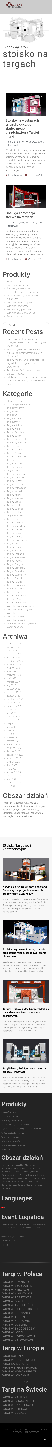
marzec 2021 (13, 741)
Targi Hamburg (14, 418)
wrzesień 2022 (14, 702)
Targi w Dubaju (14, 453)
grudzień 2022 (14, 692)
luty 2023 (11, 685)
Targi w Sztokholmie (16, 574)
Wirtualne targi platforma (19, 309)
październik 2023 (15, 661)
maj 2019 (11, 786)
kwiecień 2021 (14, 737)
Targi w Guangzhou (16, 474)
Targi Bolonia (13, 411)
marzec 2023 (13, 682)
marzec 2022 (13, 709)
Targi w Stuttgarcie (16, 564)
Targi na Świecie (14, 425)
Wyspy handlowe (15, 627)
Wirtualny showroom (17, 616)
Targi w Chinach (14, 446)
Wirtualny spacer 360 (17, 620)
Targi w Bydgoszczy (16, 442)
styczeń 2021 (13, 744)
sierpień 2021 (13, 723)
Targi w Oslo (13, 543)
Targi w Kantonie (15, 484)
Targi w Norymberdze (17, 540)
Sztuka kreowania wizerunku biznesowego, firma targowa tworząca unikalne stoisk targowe (27, 381)
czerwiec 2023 (14, 675)
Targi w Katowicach (16, 488)
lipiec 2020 (12, 765)
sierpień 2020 (13, 761)
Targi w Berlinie (14, 435)
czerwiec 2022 (14, 706)
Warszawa (6, 1175)
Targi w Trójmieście (16, 585)
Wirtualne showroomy (17, 306)
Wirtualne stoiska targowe (19, 302)
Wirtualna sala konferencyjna (21, 313)
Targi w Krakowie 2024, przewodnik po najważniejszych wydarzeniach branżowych (25, 363)
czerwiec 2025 (14, 643)
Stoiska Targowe (16, 141)
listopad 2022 (13, 695)
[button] (46, 5)
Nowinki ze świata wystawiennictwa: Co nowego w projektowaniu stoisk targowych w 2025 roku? (27, 342)
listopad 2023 (13, 657)
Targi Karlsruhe (14, 422)
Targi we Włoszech (16, 599)
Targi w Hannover (15, 477)
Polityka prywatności (10, 1241)
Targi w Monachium (16, 526)
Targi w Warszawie (16, 588)
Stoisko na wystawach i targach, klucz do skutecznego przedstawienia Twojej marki (23, 128)
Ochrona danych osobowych (13, 1236)
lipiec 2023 (12, 671)
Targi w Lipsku (14, 501)
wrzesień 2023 (14, 664)
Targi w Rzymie (14, 561)
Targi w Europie (14, 463)
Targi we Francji (14, 592)
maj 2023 (11, 678)
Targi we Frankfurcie (16, 595)
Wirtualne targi (14, 613)
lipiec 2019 (12, 779)
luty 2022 (11, 713)
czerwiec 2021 (14, 730)
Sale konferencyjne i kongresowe (22, 292)
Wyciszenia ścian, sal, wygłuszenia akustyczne (21, 1129)
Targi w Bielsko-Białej (17, 439)
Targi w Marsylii (14, 519)
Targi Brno (12, 415)
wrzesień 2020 (14, 758)
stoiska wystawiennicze (18, 404)
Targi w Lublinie (14, 512)
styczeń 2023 (13, 688)
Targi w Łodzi (13, 505)
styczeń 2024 (13, 650)
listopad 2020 (13, 751)
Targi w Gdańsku (15, 467)
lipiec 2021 (12, 727)
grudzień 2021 (14, 720)
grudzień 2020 (14, 748)
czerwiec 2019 (14, 782)
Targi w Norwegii (15, 536)
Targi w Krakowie (15, 498)
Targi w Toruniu (14, 581)
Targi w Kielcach (15, 491)
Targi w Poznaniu (15, 554)
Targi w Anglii (13, 429)
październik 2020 (15, 755)
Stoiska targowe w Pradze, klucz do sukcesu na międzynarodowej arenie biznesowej (24, 353)
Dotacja (4, 1245)
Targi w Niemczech (16, 533)
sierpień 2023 (13, 668)
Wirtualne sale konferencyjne (21, 606)
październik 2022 (15, 699)
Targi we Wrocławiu (16, 602)
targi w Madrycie (15, 515)
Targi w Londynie (15, 508)
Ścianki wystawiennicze (18, 288)
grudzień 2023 (14, 654)
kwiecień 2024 (14, 647)
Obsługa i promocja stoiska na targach (20, 215)
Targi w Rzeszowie (16, 557)
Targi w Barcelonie (16, 432)
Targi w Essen (13, 460)
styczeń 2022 (13, 716)
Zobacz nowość (14, 316)
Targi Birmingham (15, 408)
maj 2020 (11, 768)
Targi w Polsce (14, 550)
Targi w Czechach (15, 449)
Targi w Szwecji (14, 578)
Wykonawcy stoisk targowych (21, 623)
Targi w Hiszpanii (15, 481)
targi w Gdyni (13, 470)
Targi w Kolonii (14, 495)
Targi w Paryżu (14, 547)
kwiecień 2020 (14, 772)
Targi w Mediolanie (16, 522)
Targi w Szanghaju (16, 568)
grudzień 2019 (14, 775)
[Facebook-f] (26, 1252)
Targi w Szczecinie (16, 571)
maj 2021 (11, 734)
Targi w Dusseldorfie (16, 456)
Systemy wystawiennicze (19, 285)
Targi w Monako (15, 529)
